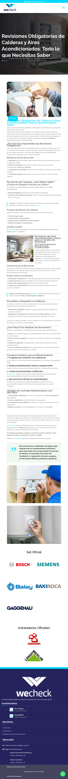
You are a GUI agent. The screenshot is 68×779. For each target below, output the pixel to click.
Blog (5, 61)
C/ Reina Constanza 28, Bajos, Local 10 (16, 745)
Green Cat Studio (38, 771)
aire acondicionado (14, 128)
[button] (63, 774)
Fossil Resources (46, 128)
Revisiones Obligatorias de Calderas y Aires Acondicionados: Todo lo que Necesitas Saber (37, 60)
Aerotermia (6, 728)
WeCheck (37, 205)
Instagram (18, 438)
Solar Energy (11, 130)
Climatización (36, 128)
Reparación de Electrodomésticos (14, 734)
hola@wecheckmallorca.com (35, 1)
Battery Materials (25, 128)
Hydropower (57, 128)
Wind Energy (20, 130)
